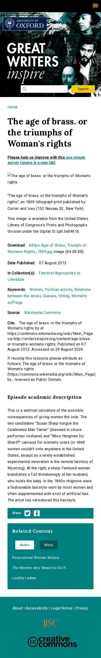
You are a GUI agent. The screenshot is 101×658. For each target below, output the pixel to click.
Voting (64, 296)
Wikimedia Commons (42, 312)
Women (36, 289)
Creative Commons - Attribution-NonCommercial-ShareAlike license (52, 641)
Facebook (37, 513)
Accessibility (37, 608)
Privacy (82, 608)
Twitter (27, 513)
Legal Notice (61, 608)
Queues (49, 296)
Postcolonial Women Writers (35, 558)
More (48, 545)
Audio (24, 545)
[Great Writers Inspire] (25, 23)
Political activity (59, 289)
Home (13, 107)
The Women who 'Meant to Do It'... (40, 568)
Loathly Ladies (24, 578)
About (18, 608)
